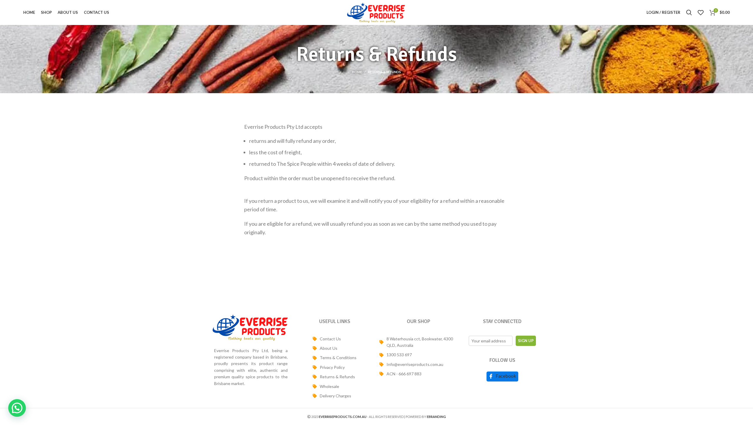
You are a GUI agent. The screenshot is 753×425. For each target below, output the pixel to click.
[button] (17, 408)
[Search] (689, 13)
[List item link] (334, 339)
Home (357, 72)
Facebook (505, 376)
